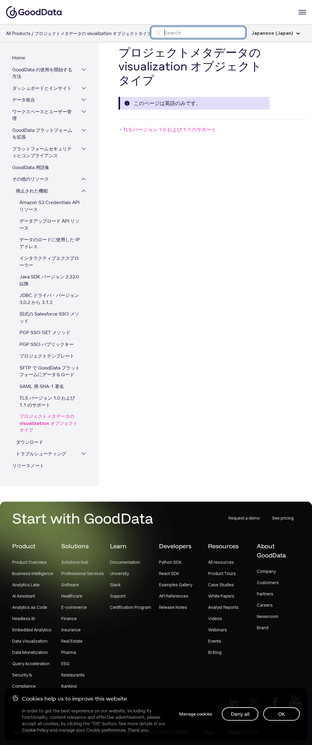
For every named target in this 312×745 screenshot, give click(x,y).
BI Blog (215, 652)
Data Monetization (30, 652)
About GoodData (271, 550)
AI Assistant (23, 596)
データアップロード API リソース (50, 224)
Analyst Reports (223, 607)
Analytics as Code (29, 607)
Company (266, 571)
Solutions (75, 546)
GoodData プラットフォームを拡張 (42, 133)
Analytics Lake (26, 585)
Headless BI (23, 618)
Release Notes (173, 607)
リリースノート (28, 465)
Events (214, 641)
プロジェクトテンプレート (47, 356)
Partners (265, 594)
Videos (215, 618)
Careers (265, 605)
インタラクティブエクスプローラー (49, 261)
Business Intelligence (32, 573)
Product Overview (29, 562)
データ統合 (23, 100)
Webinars (217, 630)
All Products (18, 33)
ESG (65, 663)
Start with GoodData (82, 518)
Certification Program (130, 607)
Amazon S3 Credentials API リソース (50, 205)
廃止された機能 (32, 191)
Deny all (240, 714)
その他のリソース (30, 179)
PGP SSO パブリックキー (47, 344)
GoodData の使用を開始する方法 (42, 73)
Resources (223, 546)
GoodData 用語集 (30, 167)
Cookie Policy (35, 730)
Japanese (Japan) (272, 33)
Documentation (125, 562)
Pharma (68, 652)
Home (18, 58)
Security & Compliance (24, 680)
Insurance (71, 630)
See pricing (283, 518)
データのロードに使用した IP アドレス (50, 243)
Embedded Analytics (31, 630)
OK (281, 714)
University (119, 573)
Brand (262, 627)
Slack (115, 585)
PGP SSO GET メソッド (45, 332)
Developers (175, 546)
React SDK (169, 573)
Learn (118, 546)
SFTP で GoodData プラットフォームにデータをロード (50, 371)
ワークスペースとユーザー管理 (42, 115)
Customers (268, 582)
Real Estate (72, 641)
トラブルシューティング (41, 454)
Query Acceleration (31, 663)
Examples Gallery (175, 585)
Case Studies (221, 585)
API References (173, 596)
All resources (221, 562)
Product (23, 546)
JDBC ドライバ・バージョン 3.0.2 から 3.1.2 (49, 298)
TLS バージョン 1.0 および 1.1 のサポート (47, 401)
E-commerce (74, 607)
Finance (69, 618)
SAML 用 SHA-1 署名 (42, 386)
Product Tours (222, 573)
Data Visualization (30, 641)
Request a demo (244, 518)
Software (70, 585)
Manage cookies (195, 714)
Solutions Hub (74, 562)
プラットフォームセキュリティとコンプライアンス (42, 152)
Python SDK (170, 562)
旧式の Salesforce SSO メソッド (49, 317)
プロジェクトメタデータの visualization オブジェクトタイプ (49, 423)
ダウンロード (29, 442)
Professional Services (82, 573)
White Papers (221, 596)
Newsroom (267, 616)
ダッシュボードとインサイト (42, 88)
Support (118, 596)
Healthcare (71, 596)
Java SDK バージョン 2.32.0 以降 (49, 280)
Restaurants (73, 675)
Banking (69, 686)
